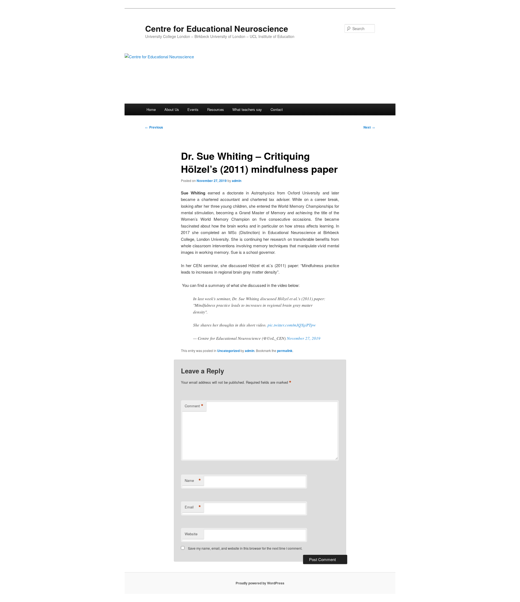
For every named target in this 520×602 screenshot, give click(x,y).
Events (193, 109)
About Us (171, 109)
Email (193, 507)
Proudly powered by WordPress (260, 583)
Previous (154, 127)
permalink (284, 350)
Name (193, 480)
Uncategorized (228, 350)
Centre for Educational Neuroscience (216, 28)
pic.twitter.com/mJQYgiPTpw (292, 325)
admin (236, 180)
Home (151, 109)
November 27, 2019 (303, 338)
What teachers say (247, 109)
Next (369, 127)
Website (191, 533)
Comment (194, 406)
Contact (277, 109)
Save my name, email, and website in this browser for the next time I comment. (245, 548)
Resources (215, 109)
